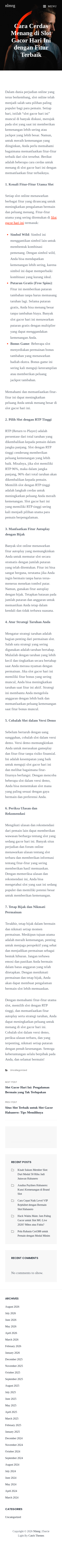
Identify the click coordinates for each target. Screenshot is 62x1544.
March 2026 (11, 1339)
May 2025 (10, 1405)
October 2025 (12, 1372)
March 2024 (11, 1497)
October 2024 (12, 1451)
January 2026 (12, 1352)
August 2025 (12, 1385)
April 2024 (11, 1490)
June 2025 (10, 1398)
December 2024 (14, 1438)
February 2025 (13, 1425)
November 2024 (14, 1444)
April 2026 (11, 1333)
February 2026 (13, 1346)
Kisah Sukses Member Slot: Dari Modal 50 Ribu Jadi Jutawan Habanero (33, 1174)
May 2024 (10, 1484)
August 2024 (12, 1464)
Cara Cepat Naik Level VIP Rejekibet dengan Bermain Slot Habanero (33, 1205)
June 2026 (10, 1319)
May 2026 (10, 1326)
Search (46, 1139)
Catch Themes (36, 1535)
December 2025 (14, 1359)
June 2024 (10, 1477)
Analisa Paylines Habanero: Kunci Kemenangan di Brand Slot (34, 1189)
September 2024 (14, 1458)
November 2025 (14, 1365)
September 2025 (14, 1379)
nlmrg (10, 5)
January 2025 (12, 1431)
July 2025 (10, 1392)
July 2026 (10, 1313)
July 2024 (10, 1471)
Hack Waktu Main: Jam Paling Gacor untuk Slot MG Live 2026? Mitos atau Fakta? (34, 1220)
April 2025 (11, 1411)
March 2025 (11, 1418)
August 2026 (12, 1306)
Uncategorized (18, 1070)
